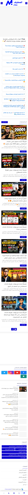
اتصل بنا (24, 479)
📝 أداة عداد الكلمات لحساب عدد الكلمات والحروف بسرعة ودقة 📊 (15, 74)
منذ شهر (24, 282)
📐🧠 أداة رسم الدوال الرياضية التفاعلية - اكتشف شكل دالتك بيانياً (15, 52)
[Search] (19, 493)
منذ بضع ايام (24, 168)
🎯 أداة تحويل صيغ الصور (19, 58)
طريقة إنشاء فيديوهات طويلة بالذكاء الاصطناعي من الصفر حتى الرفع (11, 415)
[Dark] (8, 493)
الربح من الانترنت (22, 449)
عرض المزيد (4, 122)
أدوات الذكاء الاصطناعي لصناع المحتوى (17, 446)
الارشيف (24, 474)
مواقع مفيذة (23, 457)
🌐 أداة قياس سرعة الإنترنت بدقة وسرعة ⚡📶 (14, 81)
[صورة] (23, 389)
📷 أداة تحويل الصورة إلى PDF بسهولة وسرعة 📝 (15, 63)
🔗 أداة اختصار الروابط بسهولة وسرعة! (15, 94)
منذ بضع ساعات (23, 139)
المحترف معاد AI (8, 489)
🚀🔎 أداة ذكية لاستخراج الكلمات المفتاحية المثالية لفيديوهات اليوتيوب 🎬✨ (14, 100)
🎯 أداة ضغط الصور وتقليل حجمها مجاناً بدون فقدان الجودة (15, 46)
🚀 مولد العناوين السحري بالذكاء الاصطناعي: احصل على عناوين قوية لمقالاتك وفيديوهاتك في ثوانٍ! (14, 107)
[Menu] (14, 493)
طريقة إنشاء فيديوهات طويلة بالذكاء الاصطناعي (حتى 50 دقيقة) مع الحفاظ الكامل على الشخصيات (15, 315)
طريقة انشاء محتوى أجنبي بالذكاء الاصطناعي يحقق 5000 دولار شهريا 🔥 (10, 428)
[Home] (15, 329)
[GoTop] (3, 493)
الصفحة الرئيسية (22, 470)
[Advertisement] (14, 22)
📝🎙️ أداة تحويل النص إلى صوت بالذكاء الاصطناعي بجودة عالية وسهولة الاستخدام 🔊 (14, 88)
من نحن (24, 484)
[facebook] (24, 372)
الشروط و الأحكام (22, 477)
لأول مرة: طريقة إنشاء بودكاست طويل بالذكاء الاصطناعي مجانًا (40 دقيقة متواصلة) (10, 422)
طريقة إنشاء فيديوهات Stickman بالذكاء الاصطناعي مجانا (10, 409)
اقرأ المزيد (23, 151)
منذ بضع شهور (14, 393)
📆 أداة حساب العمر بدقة (19, 69)
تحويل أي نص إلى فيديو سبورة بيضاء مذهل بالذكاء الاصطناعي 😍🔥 (9, 434)
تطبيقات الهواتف (22, 452)
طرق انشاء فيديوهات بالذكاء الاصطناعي (17, 454)
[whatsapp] (24, 376)
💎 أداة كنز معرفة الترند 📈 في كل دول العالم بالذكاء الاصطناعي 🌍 (14, 113)
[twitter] (4, 372)
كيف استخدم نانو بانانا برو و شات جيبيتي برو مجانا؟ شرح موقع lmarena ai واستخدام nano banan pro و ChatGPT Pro (9, 396)
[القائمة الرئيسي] (26, 3)
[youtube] (17, 372)
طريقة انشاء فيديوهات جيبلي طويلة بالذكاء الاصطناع (9, 389)
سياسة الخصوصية (22, 482)
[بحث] (2, 3)
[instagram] (11, 372)
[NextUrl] (12, 329)
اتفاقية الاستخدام (22, 472)
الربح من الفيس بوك (9, 449)
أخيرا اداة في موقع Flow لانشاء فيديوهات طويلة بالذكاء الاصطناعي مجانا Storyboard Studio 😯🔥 (10, 403)
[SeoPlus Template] (22, 489)
